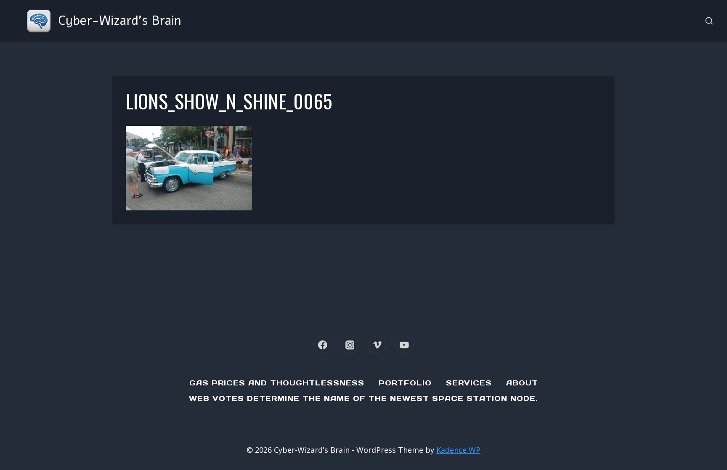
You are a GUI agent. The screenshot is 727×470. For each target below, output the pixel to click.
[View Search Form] (709, 21)
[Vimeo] (377, 345)
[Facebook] (322, 345)
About (522, 383)
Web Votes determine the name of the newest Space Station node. (363, 398)
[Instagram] (350, 345)
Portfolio (405, 383)
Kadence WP (458, 450)
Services (469, 383)
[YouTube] (404, 345)
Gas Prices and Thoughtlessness (276, 383)
